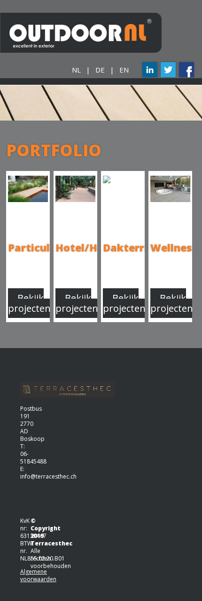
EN (124, 69)
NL (76, 69)
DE (100, 69)
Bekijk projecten (29, 303)
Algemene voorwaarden (38, 575)
